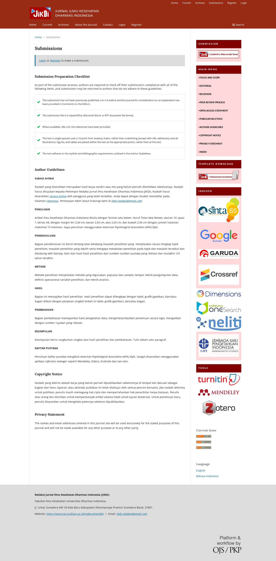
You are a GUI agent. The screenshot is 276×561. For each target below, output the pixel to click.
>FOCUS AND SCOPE (209, 77)
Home (32, 24)
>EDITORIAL (204, 86)
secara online (58, 196)
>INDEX (202, 152)
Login (122, 24)
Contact (108, 24)
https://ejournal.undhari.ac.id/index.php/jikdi (75, 514)
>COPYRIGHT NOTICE (209, 135)
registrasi (52, 201)
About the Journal (86, 24)
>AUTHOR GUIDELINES (210, 127)
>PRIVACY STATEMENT (210, 143)
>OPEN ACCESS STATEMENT (213, 110)
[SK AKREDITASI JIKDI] (218, 211)
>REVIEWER (204, 94)
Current (47, 24)
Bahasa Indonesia (207, 476)
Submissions (216, 3)
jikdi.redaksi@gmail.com (127, 201)
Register (136, 24)
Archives (63, 24)
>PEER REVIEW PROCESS (211, 102)
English (200, 470)
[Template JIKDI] (218, 175)
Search (239, 24)
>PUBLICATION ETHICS (210, 119)
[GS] (218, 236)
